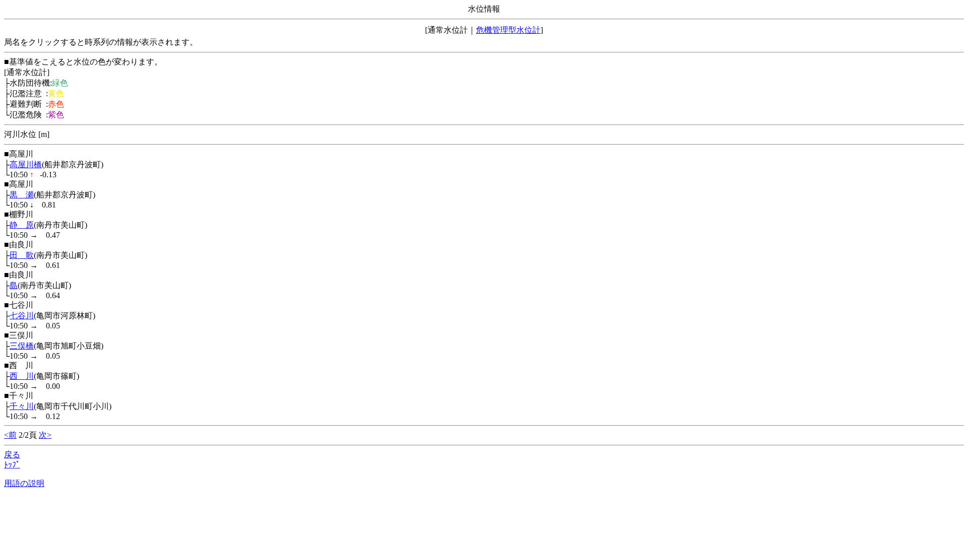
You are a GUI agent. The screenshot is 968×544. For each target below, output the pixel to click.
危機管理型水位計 (508, 30)
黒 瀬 (22, 194)
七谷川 (22, 315)
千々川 (22, 406)
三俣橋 (22, 346)
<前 (10, 435)
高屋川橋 (26, 164)
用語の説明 (24, 483)
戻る (12, 454)
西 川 (22, 376)
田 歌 (22, 255)
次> (45, 435)
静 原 (22, 225)
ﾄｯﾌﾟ (12, 464)
